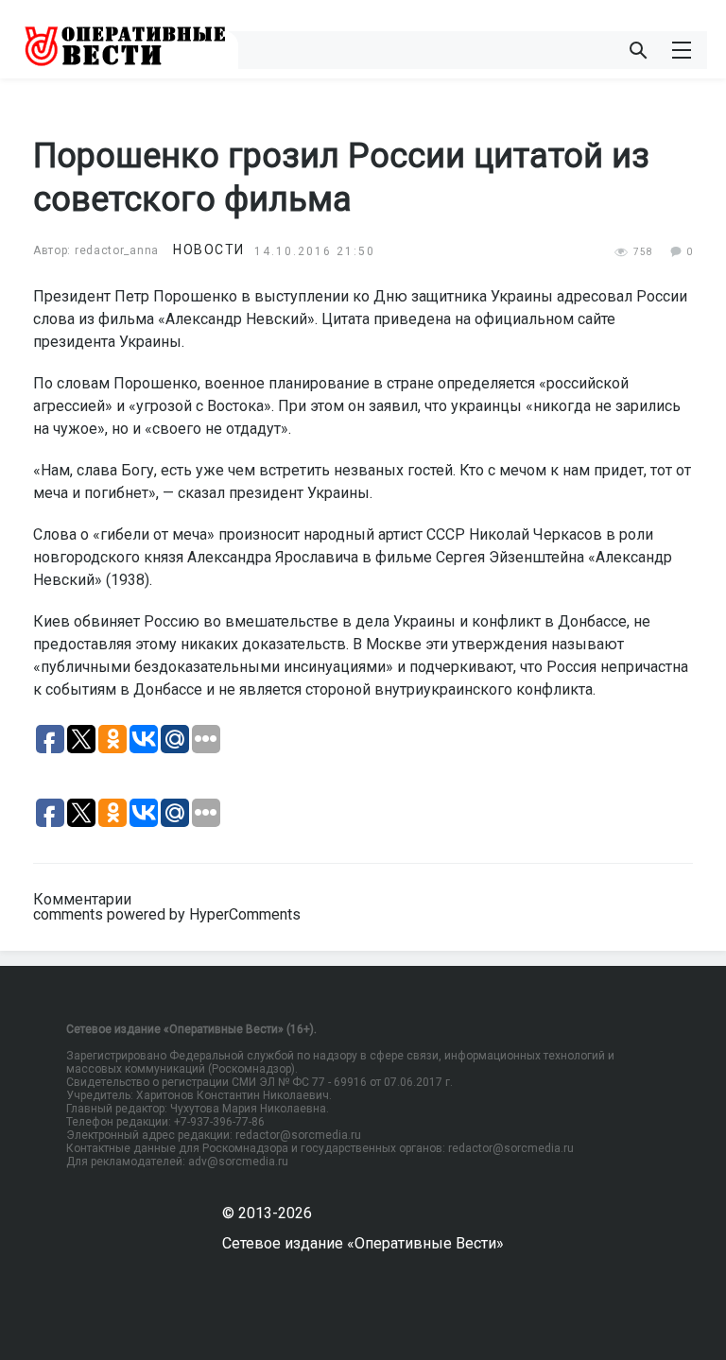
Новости (209, 249)
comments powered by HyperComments (167, 914)
